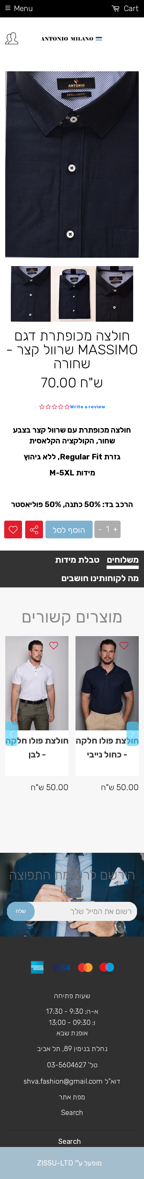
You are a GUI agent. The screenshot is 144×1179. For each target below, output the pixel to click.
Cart (130, 8)
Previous (11, 734)
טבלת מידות (77, 560)
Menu (23, 8)
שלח (21, 911)
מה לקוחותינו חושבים (100, 578)
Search (72, 1112)
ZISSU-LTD (55, 1163)
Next (133, 734)
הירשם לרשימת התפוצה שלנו (72, 881)
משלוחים (123, 560)
